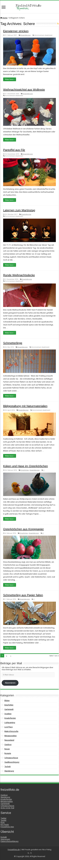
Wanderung (9, 771)
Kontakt (4, 837)
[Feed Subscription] (58, 23)
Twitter (3, 818)
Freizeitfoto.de (14, 850)
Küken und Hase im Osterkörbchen (25, 466)
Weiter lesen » (9, 79)
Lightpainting (9, 722)
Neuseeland (9, 740)
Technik (7, 766)
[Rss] (28, 853)
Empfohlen (25, 470)
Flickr (3, 822)
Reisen (7, 749)
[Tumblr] (31, 853)
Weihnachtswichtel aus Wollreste (24, 89)
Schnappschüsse (11, 758)
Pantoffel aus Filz (14, 149)
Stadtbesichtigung (11, 762)
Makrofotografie (11, 731)
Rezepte (7, 753)
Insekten (7, 714)
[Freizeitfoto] (29, 6)
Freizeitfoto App (7, 827)
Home (4, 18)
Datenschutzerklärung (9, 841)
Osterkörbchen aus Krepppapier (23, 529)
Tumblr (3, 820)
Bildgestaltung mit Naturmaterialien (25, 406)
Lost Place (8, 727)
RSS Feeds (5, 825)
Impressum (5, 839)
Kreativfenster (26, 35)
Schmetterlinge (12, 343)
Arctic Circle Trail (7, 808)
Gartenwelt (8, 709)
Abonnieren (10, 683)
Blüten (7, 700)
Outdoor (8, 744)
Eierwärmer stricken (15, 31)
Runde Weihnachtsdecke (19, 275)
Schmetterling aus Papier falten (23, 595)
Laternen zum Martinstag (19, 210)
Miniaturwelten (10, 736)
